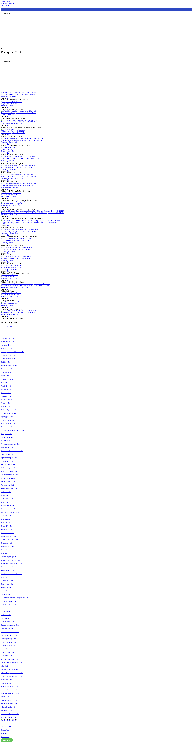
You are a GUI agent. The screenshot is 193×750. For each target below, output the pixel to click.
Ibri (8, 98)
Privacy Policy (5, 737)
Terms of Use (5, 730)
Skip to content (5, 2)
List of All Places (6, 726)
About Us (4, 733)
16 (7, 327)
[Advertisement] (61, 30)
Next (10, 327)
